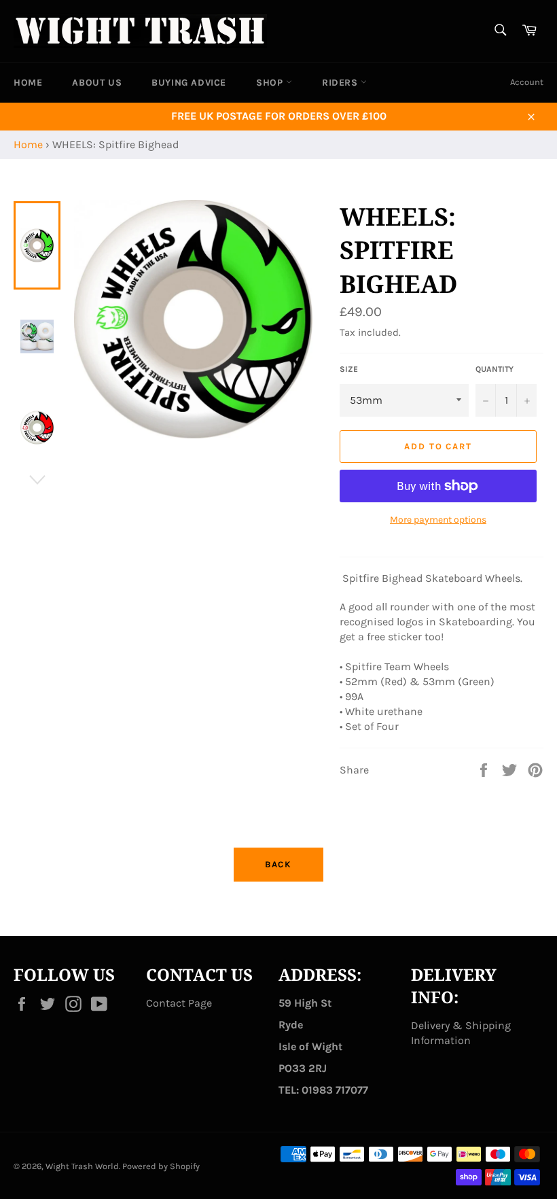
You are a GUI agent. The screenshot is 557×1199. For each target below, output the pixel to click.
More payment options (438, 519)
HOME (28, 82)
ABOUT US (97, 82)
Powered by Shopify (161, 1166)
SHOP (271, 82)
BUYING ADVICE (188, 82)
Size (349, 369)
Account (526, 82)
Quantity (494, 369)
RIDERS (341, 82)
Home (28, 144)
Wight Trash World (82, 1166)
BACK (279, 864)
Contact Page (179, 1002)
